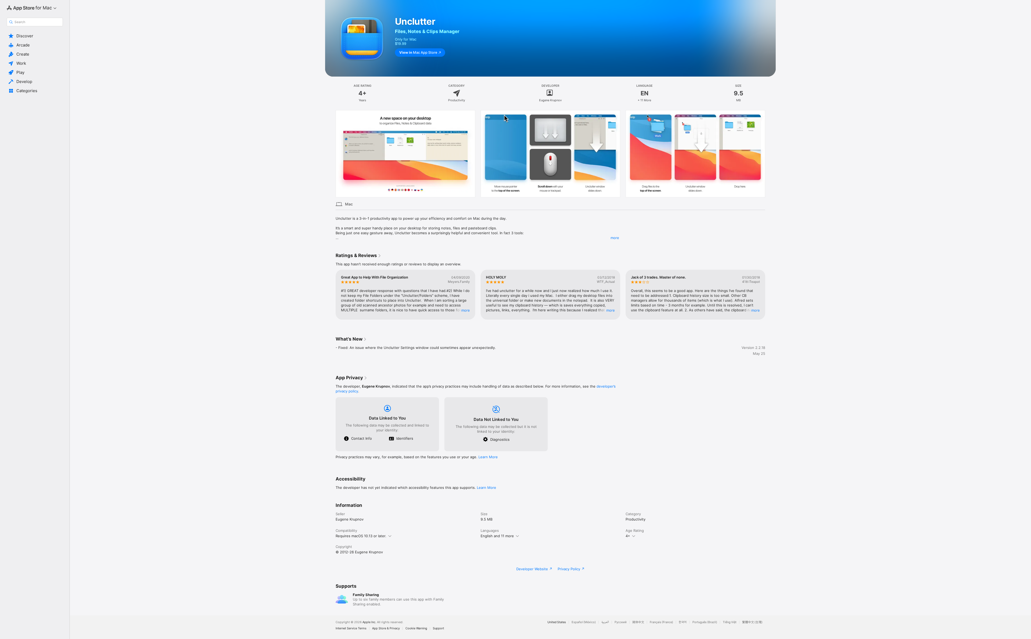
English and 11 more (497, 536)
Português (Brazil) (704, 622)
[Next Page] (770, 154)
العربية (605, 622)
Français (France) (661, 622)
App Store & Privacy (386, 628)
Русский (621, 622)
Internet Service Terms (351, 628)
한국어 (683, 622)
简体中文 (638, 622)
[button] (35, 36)
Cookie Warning (416, 628)
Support (438, 628)
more (615, 238)
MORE (465, 310)
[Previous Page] (330, 154)
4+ (628, 536)
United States (556, 622)
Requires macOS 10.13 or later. (361, 536)
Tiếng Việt (729, 622)
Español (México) (584, 622)
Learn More (488, 457)
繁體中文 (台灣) (752, 622)
